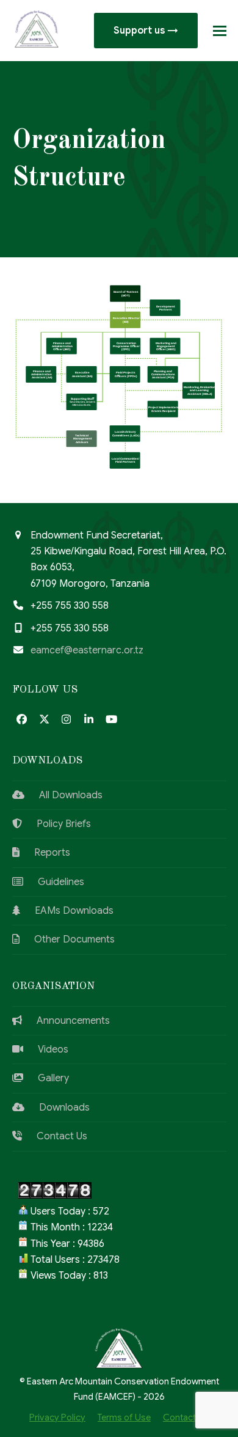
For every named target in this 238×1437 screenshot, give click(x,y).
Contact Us (54, 1136)
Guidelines (53, 882)
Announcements (66, 1021)
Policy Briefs (56, 824)
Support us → (146, 30)
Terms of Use (124, 1417)
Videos (45, 1049)
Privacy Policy (57, 1417)
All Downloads (63, 795)
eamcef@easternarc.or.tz (87, 650)
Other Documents (67, 939)
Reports (45, 853)
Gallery (46, 1078)
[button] (219, 31)
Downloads (57, 1107)
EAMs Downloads (67, 911)
